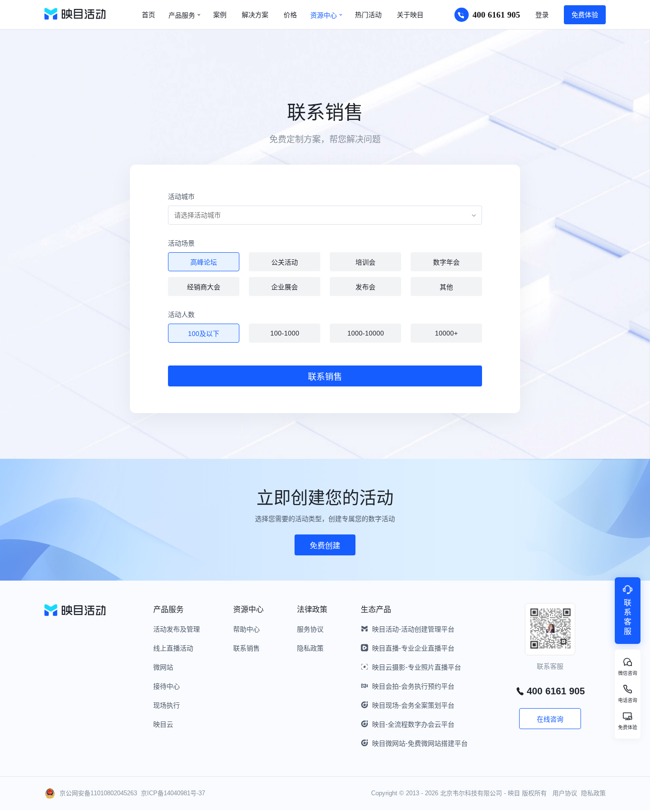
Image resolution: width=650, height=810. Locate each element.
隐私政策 (310, 648)
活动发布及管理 (176, 629)
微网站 (163, 667)
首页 (148, 15)
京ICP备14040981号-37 (173, 793)
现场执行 (166, 705)
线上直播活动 (173, 648)
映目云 (163, 724)
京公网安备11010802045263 (98, 793)
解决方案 (255, 15)
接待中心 (166, 686)
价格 (290, 15)
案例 (220, 15)
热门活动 (368, 15)
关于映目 (410, 15)
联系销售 (246, 648)
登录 (542, 15)
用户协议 (564, 793)
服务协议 (310, 629)
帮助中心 (246, 629)
